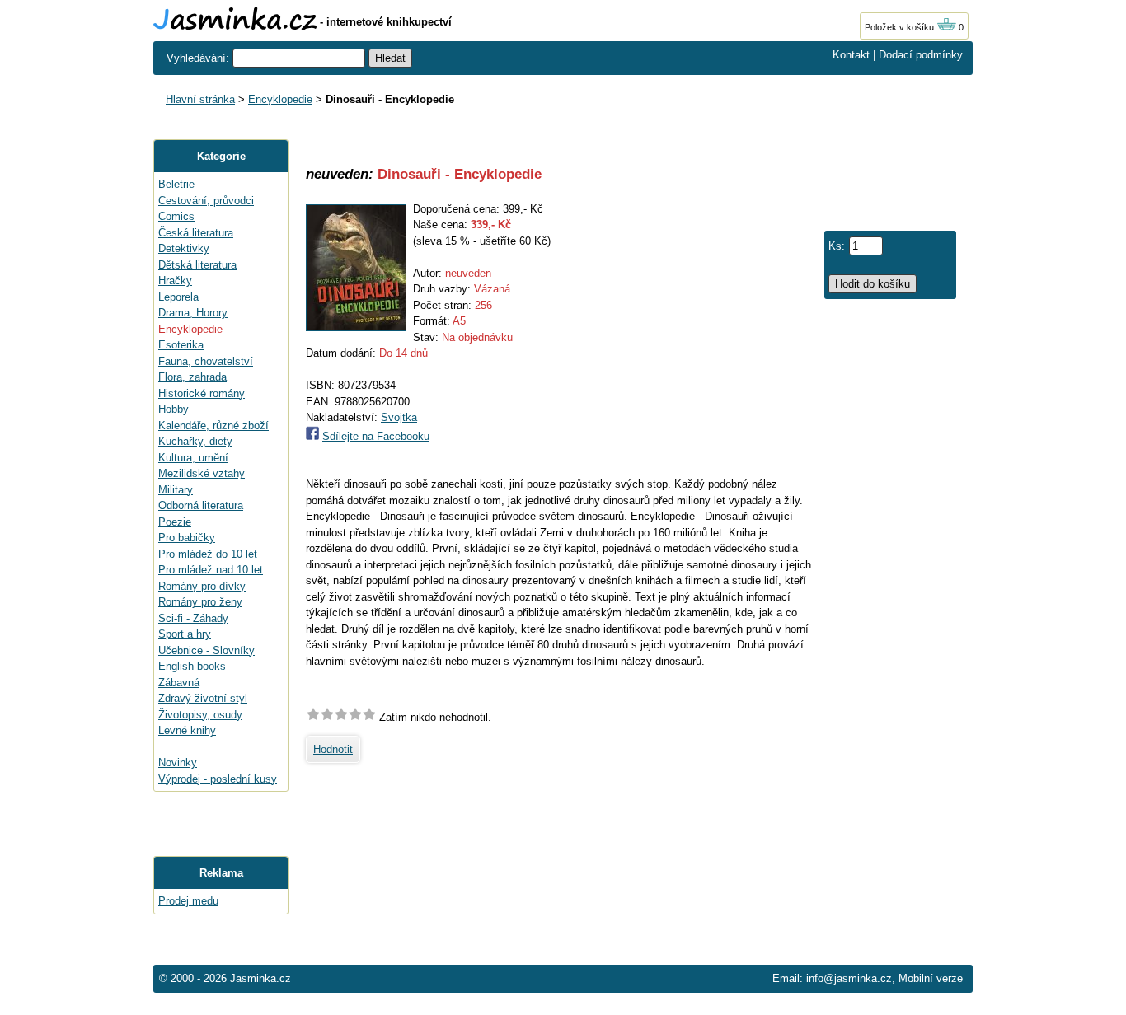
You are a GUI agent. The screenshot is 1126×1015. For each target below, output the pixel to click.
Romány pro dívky (202, 586)
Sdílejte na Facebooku (375, 436)
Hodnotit (333, 749)
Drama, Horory (193, 312)
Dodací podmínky (921, 55)
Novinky (177, 762)
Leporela (178, 297)
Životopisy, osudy (200, 715)
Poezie (174, 522)
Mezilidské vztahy (201, 473)
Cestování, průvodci (206, 200)
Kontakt (851, 55)
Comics (176, 216)
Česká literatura (195, 233)
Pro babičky (186, 537)
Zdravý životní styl (202, 698)
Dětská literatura (197, 265)
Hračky (175, 280)
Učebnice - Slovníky (206, 650)
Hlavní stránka (200, 99)
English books (192, 666)
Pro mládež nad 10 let (210, 570)
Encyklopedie (280, 99)
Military (175, 490)
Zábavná (178, 682)
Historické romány (201, 393)
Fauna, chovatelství (205, 361)
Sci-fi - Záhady (193, 618)
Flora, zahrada (192, 377)
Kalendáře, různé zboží (213, 425)
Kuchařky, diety (195, 441)
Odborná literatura (200, 505)
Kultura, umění (193, 457)
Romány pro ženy (200, 602)
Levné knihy (187, 730)
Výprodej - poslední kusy (217, 779)
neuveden (468, 273)
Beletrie (176, 184)
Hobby (173, 409)
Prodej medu (188, 901)
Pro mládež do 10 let (207, 554)
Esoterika (181, 345)
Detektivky (183, 248)
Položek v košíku (900, 27)
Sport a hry (184, 634)
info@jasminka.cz (849, 978)
